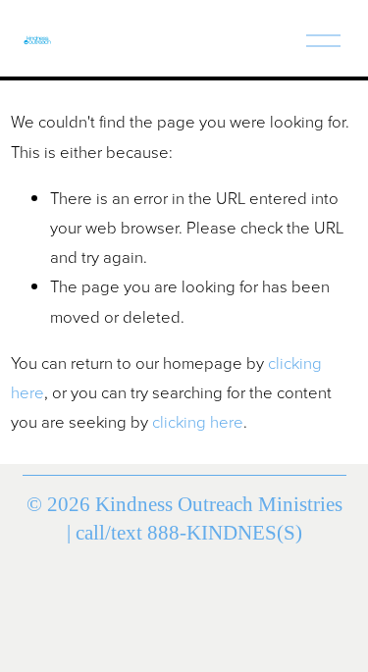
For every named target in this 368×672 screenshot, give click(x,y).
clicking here (197, 421)
